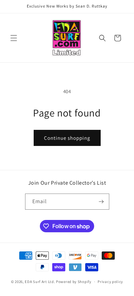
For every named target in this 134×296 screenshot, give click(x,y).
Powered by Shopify (73, 281)
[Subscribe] (101, 202)
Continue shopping (67, 138)
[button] (13, 38)
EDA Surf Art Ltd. (40, 281)
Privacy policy (110, 281)
